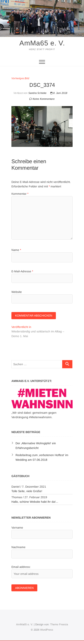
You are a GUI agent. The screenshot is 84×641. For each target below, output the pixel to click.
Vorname (17, 527)
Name (16, 250)
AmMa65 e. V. (42, 43)
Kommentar (19, 193)
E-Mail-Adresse (22, 271)
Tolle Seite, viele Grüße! (26, 491)
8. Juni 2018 (60, 93)
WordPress (46, 629)
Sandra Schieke (37, 93)
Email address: (21, 566)
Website (16, 292)
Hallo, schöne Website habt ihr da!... (34, 501)
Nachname (18, 547)
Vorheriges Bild (20, 78)
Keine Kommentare (44, 99)
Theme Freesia (59, 624)
